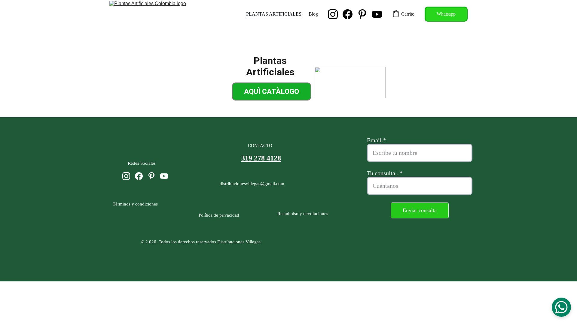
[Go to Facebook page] (350, 14)
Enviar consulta (420, 210)
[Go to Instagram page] (335, 14)
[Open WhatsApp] (561, 307)
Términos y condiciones (136, 204)
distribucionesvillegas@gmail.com (252, 183)
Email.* (376, 140)
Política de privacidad (218, 215)
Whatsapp (446, 13)
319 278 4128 (261, 158)
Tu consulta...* (385, 173)
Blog (313, 13)
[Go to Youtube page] (377, 14)
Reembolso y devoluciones (301, 213)
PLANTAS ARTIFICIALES (273, 13)
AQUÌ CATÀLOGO (271, 91)
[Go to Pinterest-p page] (364, 14)
